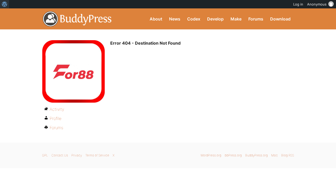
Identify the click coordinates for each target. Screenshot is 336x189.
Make (236, 19)
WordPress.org (211, 155)
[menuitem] (4, 4)
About (156, 19)
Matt (274, 155)
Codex (193, 19)
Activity (57, 109)
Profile (55, 118)
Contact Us (59, 155)
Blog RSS (287, 155)
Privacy (76, 155)
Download (280, 19)
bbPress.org (233, 155)
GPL (45, 155)
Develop (215, 19)
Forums (255, 19)
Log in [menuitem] (298, 4)
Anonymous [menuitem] (317, 4)
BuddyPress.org (77, 18)
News (174, 19)
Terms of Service (97, 155)
